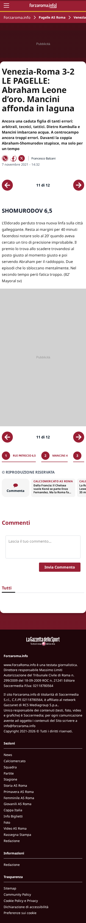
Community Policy (17, 894)
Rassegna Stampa (17, 834)
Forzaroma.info (17, 17)
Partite (9, 773)
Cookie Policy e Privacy (21, 900)
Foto (7, 822)
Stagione (10, 779)
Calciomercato (14, 761)
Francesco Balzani (43, 158)
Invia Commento (59, 567)
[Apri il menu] (6, 5)
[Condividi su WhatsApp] (5, 158)
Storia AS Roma (15, 785)
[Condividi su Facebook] (13, 158)
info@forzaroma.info (19, 726)
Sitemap (10, 888)
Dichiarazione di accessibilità (26, 907)
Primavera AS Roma (19, 791)
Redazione (12, 841)
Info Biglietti (13, 816)
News (8, 755)
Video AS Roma (15, 828)
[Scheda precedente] (7, 185)
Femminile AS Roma (19, 798)
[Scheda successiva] (78, 185)
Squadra (10, 767)
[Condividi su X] (21, 158)
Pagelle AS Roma (52, 17)
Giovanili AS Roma (17, 804)
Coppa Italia (13, 810)
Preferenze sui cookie (20, 913)
